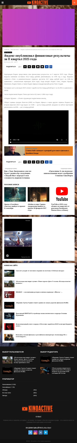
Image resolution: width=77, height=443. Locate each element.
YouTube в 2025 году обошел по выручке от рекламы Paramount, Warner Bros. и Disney (60, 207)
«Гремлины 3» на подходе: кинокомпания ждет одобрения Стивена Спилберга (58, 173)
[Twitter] (30, 432)
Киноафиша (6, 387)
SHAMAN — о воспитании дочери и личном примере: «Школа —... (39, 292)
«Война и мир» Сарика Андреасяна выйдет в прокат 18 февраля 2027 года (37, 207)
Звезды (4, 395)
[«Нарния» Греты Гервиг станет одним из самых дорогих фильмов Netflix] (9, 305)
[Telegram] (46, 432)
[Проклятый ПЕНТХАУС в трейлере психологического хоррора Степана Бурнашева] (9, 316)
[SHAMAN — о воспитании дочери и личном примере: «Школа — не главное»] (9, 294)
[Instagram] (35, 432)
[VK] (40, 432)
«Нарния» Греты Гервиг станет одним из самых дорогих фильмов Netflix (42, 303)
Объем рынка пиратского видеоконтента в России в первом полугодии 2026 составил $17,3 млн (61, 370)
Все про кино (8, 52)
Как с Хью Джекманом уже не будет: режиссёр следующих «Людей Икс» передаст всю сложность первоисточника (17, 174)
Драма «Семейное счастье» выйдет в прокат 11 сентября (14, 206)
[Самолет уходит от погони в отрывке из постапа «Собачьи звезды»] (9, 273)
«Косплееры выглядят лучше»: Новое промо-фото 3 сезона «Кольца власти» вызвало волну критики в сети (25, 360)
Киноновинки (6, 384)
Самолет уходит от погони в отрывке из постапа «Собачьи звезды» (40, 271)
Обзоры (4, 390)
